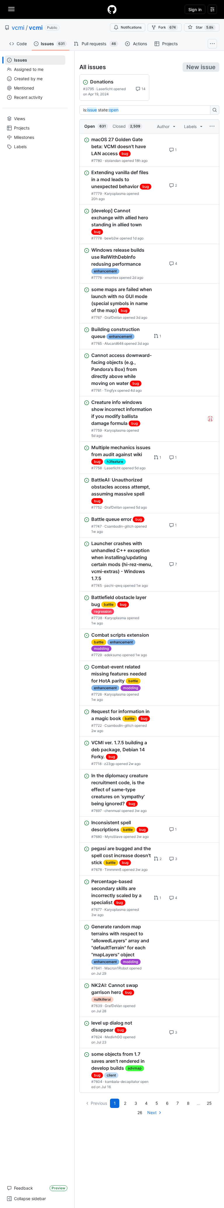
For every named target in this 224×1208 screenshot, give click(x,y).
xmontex (111, 277)
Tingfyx (110, 390)
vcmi (18, 27)
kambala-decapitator (122, 1081)
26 (139, 1112)
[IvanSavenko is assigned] (210, 419)
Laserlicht (105, 89)
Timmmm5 (112, 869)
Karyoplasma (115, 193)
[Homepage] (112, 9)
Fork (167, 27)
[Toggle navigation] (11, 9)
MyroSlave (114, 836)
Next (152, 1112)
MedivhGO (113, 1037)
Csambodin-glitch (119, 526)
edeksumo (112, 655)
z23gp (109, 763)
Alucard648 (113, 343)
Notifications (131, 27)
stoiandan (113, 160)
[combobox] (146, 110)
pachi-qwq (113, 585)
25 (209, 1103)
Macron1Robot (116, 968)
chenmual (112, 810)
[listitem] (149, 150)
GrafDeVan (113, 317)
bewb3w (111, 238)
